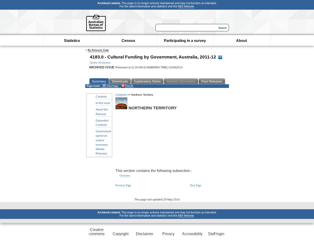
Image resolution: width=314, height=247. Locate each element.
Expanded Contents (102, 123)
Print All (129, 85)
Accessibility (192, 234)
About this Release (102, 112)
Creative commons (97, 232)
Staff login (216, 234)
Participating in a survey (185, 41)
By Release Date (98, 50)
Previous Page (123, 185)
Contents (101, 96)
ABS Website (186, 6)
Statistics (72, 41)
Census (128, 41)
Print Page (112, 85)
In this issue (103, 103)
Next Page (195, 185)
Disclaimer (144, 234)
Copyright (120, 234)
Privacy (168, 234)
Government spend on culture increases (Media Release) (103, 142)
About (241, 41)
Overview (125, 175)
